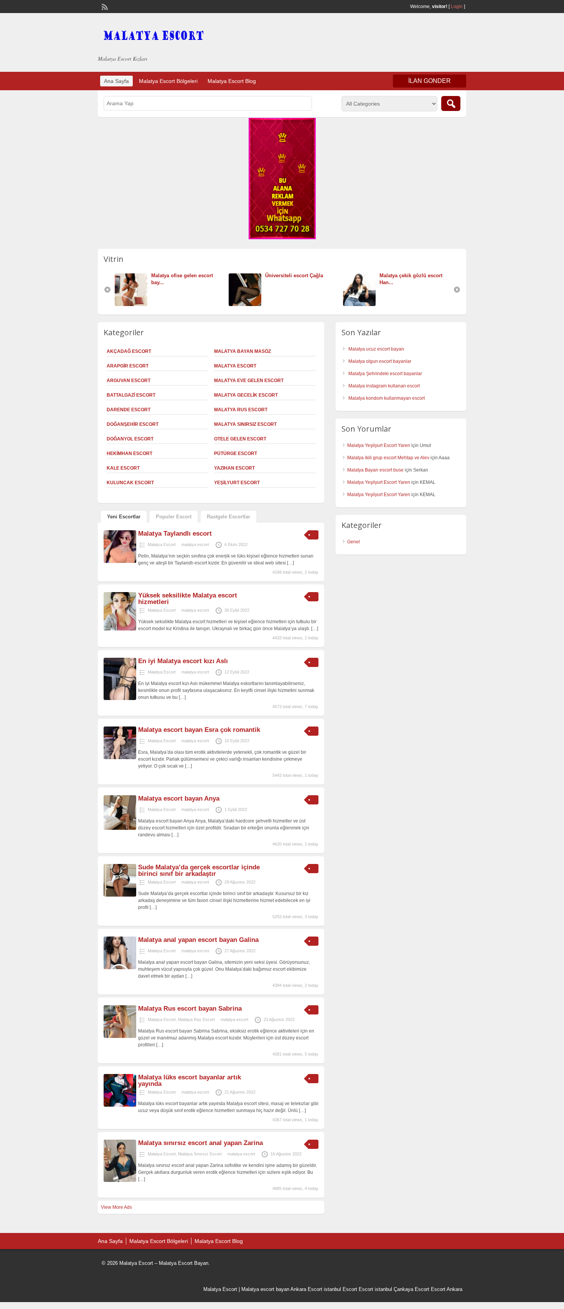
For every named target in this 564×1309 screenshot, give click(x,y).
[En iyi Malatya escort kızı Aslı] (120, 698)
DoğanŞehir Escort (132, 424)
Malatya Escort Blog (232, 81)
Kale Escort (123, 468)
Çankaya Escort (411, 1289)
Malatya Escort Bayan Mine (411, 275)
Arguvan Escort (128, 380)
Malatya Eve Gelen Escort (249, 380)
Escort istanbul (375, 1289)
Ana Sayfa (116, 81)
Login (457, 6)
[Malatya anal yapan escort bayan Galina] (120, 967)
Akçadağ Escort (129, 351)
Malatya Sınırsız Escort (245, 424)
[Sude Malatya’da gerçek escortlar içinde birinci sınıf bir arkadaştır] (120, 895)
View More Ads (116, 1207)
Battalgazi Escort (131, 395)
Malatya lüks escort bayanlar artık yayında (189, 1080)
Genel (353, 541)
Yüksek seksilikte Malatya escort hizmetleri (187, 599)
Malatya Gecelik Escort (246, 395)
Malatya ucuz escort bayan (376, 349)
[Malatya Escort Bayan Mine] (361, 304)
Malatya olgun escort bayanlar (379, 361)
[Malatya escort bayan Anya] (120, 828)
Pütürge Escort (235, 453)
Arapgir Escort (127, 366)
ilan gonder (429, 81)
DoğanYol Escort (130, 439)
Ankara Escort (306, 1289)
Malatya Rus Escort (240, 409)
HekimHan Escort (129, 453)
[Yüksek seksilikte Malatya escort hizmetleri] (120, 629)
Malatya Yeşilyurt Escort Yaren (378, 445)
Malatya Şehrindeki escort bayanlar (385, 373)
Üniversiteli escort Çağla (180, 275)
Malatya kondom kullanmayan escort (386, 398)
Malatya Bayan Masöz (242, 351)
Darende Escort (128, 409)
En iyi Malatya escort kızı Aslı (183, 661)
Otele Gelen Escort (240, 439)
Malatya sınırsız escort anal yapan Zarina (200, 1143)
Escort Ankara (446, 1289)
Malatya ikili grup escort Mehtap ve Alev (388, 457)
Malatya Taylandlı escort (175, 533)
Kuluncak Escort (130, 482)
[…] (290, 563)
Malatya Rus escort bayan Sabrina (190, 1008)
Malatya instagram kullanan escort (384, 386)
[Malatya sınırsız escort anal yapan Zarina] (120, 1180)
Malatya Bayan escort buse (375, 470)
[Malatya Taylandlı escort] (120, 561)
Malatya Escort (235, 366)
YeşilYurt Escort (237, 482)
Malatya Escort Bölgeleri (168, 81)
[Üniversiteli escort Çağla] (133, 304)
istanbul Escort (340, 1289)
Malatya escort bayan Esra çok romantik (199, 729)
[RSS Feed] (104, 6)
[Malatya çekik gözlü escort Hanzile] (247, 304)
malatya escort (195, 544)
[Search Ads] (450, 103)
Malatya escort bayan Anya (178, 798)
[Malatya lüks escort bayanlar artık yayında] (120, 1105)
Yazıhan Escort (234, 468)
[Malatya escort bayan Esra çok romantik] (120, 757)
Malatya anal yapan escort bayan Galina (198, 939)
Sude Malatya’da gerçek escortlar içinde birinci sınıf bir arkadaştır (199, 870)
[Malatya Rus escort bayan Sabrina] (120, 1036)
